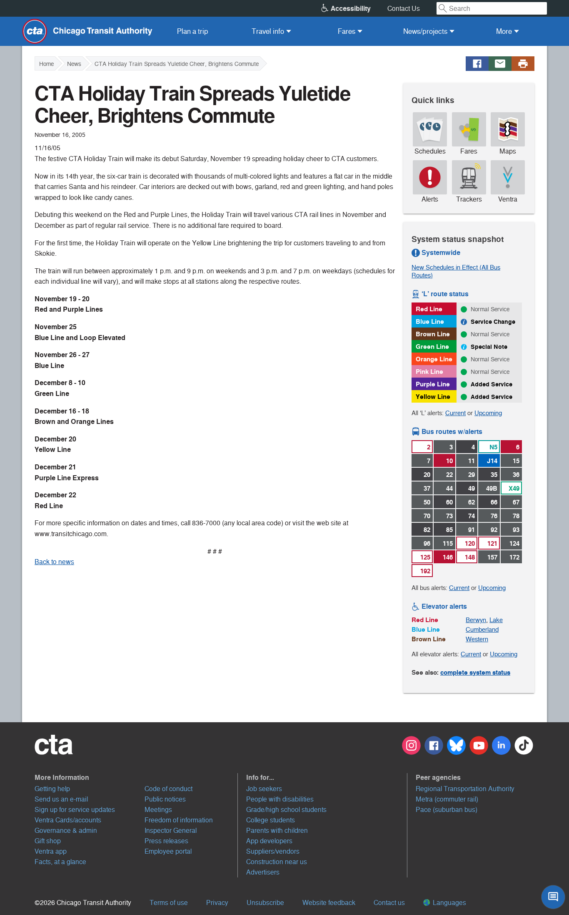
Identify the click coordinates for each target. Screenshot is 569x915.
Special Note (489, 346)
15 (516, 460)
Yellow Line (433, 396)
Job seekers (264, 788)
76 (494, 515)
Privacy (217, 902)
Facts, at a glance (60, 861)
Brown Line (433, 334)
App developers (269, 840)
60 (449, 502)
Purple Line (433, 384)
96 (427, 543)
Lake (496, 619)
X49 (514, 488)
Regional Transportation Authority (465, 788)
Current (455, 412)
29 (471, 474)
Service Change (493, 321)
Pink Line (429, 371)
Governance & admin (66, 830)
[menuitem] (192, 31)
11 (471, 460)
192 (425, 571)
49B (491, 488)
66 (494, 502)
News (74, 63)
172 (514, 557)
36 (516, 474)
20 (427, 474)
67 (516, 502)
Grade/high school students (286, 809)
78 (516, 515)
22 (449, 474)
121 (492, 543)
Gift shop (48, 840)
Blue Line (430, 321)
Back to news (54, 561)
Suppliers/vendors (272, 851)
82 (427, 529)
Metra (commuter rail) (447, 799)
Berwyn (476, 619)
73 (449, 515)
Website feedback (328, 902)
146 (448, 557)
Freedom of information (179, 820)
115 (448, 543)
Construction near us (276, 861)
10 (449, 460)
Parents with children (277, 830)
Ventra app (51, 851)
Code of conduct (168, 788)
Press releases (166, 840)
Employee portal (168, 851)
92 (494, 529)
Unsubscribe (265, 902)
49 (471, 488)
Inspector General (171, 830)
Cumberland (482, 629)
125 (425, 557)
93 (516, 529)
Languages (448, 902)
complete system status (475, 672)
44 (449, 488)
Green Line (432, 346)
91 (471, 529)
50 (427, 502)
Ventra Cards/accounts (68, 820)
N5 (493, 447)
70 (427, 515)
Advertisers (263, 872)
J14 (492, 460)
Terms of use (169, 902)
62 (471, 502)
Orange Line (434, 359)
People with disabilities (280, 799)
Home (46, 63)
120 (470, 543)
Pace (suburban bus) (446, 809)
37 (427, 488)
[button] (136, 777)
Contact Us (403, 8)
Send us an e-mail (61, 799)
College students (270, 820)
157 (492, 557)
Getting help (52, 788)
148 (470, 557)
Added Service (491, 384)
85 (449, 529)
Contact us (389, 902)
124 (514, 543)
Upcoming (488, 412)
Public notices (165, 799)
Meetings (158, 809)
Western (477, 639)
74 (471, 515)
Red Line (429, 309)
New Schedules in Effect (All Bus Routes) (456, 271)
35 (494, 474)
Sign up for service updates (75, 809)
